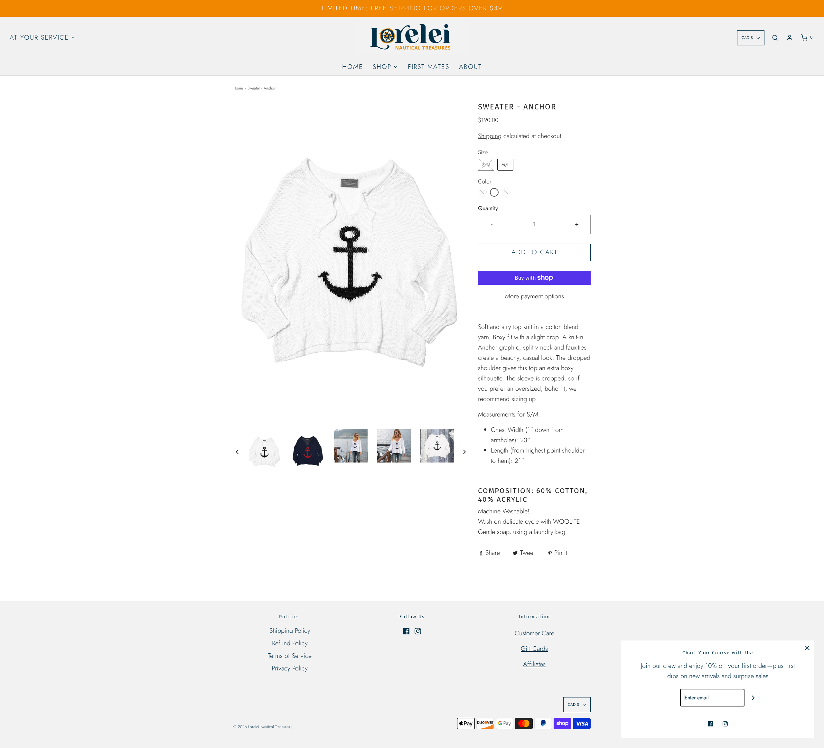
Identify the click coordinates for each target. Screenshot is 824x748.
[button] (237, 451)
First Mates (428, 66)
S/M (486, 165)
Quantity (488, 208)
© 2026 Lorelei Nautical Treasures (261, 727)
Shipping (489, 136)
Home (352, 66)
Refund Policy (290, 643)
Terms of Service (290, 655)
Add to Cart (534, 252)
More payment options (534, 296)
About (470, 66)
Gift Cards (534, 648)
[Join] (753, 697)
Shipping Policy (289, 630)
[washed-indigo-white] (506, 192)
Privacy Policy (290, 668)
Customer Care (534, 633)
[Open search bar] (775, 37)
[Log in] (789, 37)
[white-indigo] (482, 192)
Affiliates (534, 664)
